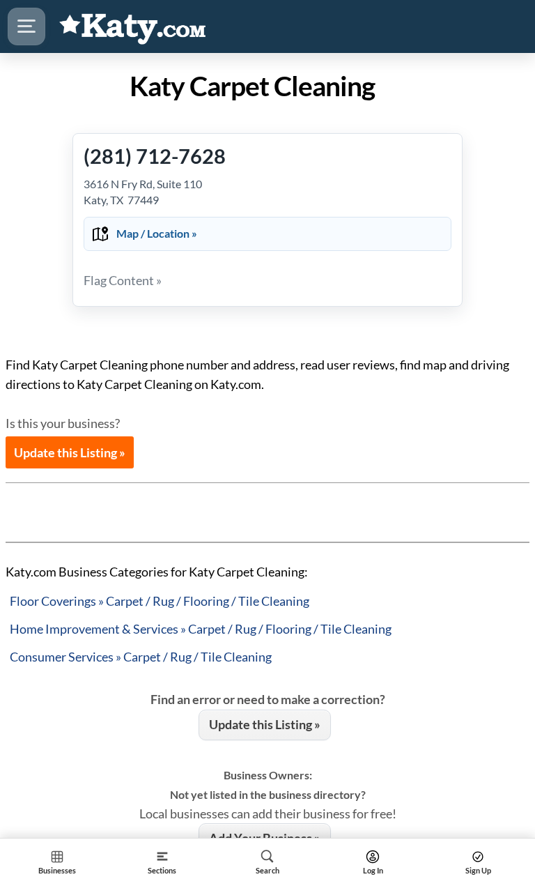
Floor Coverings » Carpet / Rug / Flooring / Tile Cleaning (159, 601)
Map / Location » (156, 233)
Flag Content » (123, 280)
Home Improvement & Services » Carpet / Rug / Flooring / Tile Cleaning (200, 628)
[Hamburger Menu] (26, 26)
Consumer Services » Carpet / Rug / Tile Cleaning (141, 656)
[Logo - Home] (133, 26)
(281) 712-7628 (155, 155)
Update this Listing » (69, 452)
